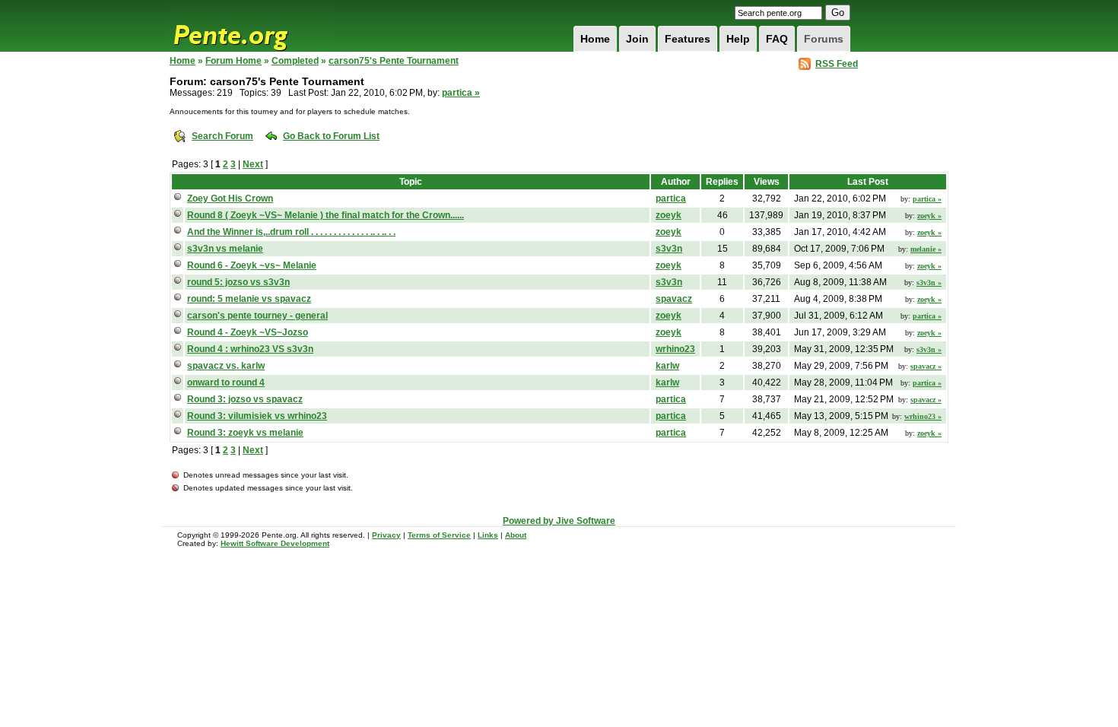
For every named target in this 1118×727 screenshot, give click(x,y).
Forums (823, 39)
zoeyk (668, 215)
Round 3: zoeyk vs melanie (245, 432)
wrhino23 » (923, 416)
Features (687, 39)
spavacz (674, 299)
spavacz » (926, 366)
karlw (667, 365)
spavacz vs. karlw (226, 365)
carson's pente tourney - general (257, 315)
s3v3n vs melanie (225, 248)
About (515, 535)
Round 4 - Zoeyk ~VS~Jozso (247, 332)
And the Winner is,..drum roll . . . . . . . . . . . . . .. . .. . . (291, 232)
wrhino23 (675, 349)
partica (671, 198)
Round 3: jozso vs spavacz (245, 399)
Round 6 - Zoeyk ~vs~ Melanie (251, 265)
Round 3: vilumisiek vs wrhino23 (257, 416)
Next (253, 164)
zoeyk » (929, 215)
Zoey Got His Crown (230, 198)
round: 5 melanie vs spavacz (249, 299)
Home (595, 39)
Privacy (386, 535)
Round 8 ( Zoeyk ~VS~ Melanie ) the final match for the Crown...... (325, 215)
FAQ (777, 39)
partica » (461, 92)
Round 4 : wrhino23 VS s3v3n (250, 349)
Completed (295, 61)
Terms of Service (439, 535)
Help (738, 39)
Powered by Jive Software (559, 521)
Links (488, 535)
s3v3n (669, 248)
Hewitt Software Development (275, 543)
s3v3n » (929, 282)
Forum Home (233, 61)
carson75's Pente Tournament (394, 61)
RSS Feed (836, 64)
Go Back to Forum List (331, 136)
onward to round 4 (226, 382)
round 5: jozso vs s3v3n (238, 282)
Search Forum (222, 136)
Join (637, 39)
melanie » (926, 249)
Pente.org (250, 26)
